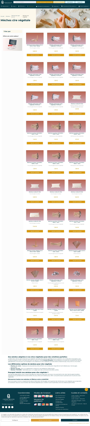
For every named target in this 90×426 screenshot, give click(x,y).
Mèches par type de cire (15, 16)
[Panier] (88, 2)
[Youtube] (3, 407)
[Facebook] (6, 407)
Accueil (2, 16)
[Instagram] (9, 407)
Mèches (8, 16)
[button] (44, 2)
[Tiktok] (12, 407)
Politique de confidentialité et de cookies (79, 423)
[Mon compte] (86, 2)
